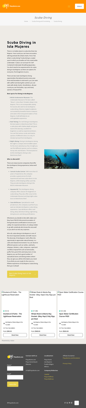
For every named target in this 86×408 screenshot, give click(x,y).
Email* (9, 374)
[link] (61, 159)
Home (26, 21)
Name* (9, 365)
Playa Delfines (48, 377)
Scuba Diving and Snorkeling (41, 21)
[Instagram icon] (71, 403)
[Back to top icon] (76, 403)
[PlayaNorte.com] (11, 6)
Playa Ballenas (49, 379)
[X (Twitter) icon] (67, 403)
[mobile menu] (69, 6)
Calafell (46, 374)
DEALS (79, 6)
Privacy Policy (67, 363)
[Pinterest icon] (69, 403)
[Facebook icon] (65, 403)
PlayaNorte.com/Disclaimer (71, 358)
